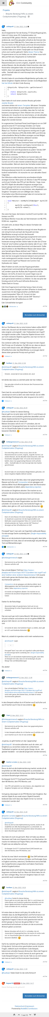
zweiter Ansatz (7, 103)
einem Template (24, 105)
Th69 (8, 715)
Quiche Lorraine (11, 762)
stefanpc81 (10, 26)
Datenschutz (19, 1006)
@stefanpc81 (7, 367)
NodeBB (24, 1009)
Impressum (30, 1006)
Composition (23, 482)
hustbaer (9, 363)
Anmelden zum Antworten (35, 315)
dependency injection (33, 487)
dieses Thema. (33, 52)
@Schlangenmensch (9, 558)
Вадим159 (9, 983)
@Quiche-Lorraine (8, 816)
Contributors (32, 1009)
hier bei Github (7, 83)
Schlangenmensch (12, 442)
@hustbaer (6, 412)
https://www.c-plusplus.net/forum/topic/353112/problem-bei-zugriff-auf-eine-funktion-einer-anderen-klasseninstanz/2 (24, 572)
